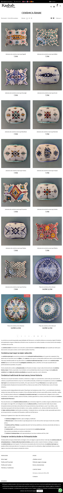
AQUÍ (34, 490)
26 (37, 336)
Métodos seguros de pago (39, 462)
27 (41, 336)
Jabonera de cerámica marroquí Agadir (16, 54)
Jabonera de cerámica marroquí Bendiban (16, 131)
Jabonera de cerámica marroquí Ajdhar (47, 54)
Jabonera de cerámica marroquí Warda (47, 248)
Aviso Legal (4, 459)
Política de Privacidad (7, 462)
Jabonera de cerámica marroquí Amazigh (16, 93)
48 (31, 18)
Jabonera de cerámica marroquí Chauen (47, 170)
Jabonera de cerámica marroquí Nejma (16, 248)
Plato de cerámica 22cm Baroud (47, 325)
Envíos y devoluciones (38, 465)
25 (34, 336)
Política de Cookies (6, 465)
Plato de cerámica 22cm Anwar (47, 287)
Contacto (35, 476)
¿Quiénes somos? (37, 459)
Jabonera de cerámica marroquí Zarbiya (15, 287)
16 (27, 18)
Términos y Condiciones (7, 467)
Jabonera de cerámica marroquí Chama (16, 170)
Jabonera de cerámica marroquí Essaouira (16, 209)
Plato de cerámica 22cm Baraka (15, 325)
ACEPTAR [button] (39, 490)
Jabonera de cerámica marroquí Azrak (47, 93)
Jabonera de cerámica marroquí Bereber (47, 131)
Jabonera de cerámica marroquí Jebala (47, 209)
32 (29, 18)
